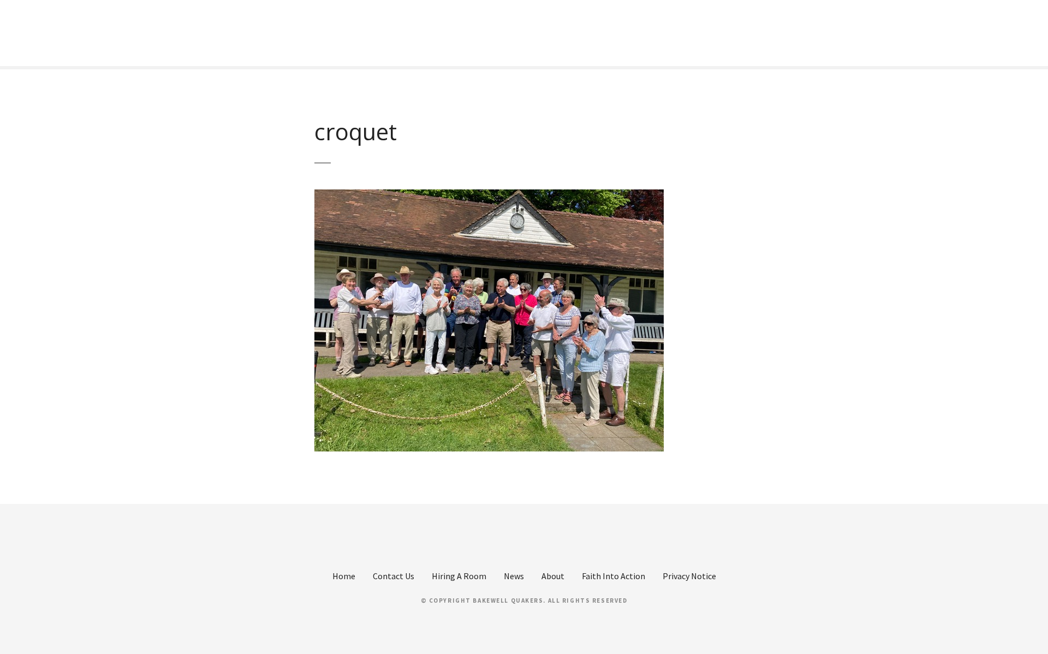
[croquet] (489, 196)
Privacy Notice (689, 575)
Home (343, 575)
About (552, 575)
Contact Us (393, 575)
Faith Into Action (613, 575)
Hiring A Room (459, 575)
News (514, 575)
